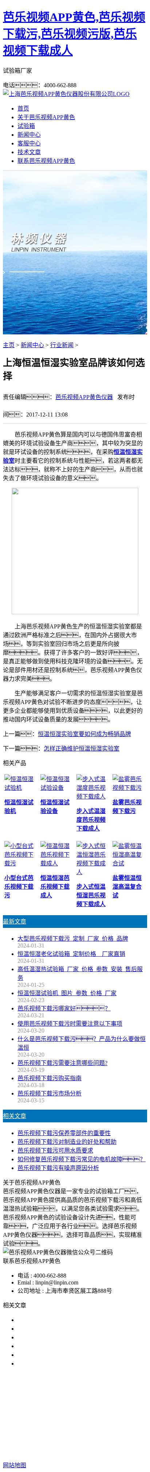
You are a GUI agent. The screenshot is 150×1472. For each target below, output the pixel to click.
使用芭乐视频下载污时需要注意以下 (64, 1337)
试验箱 (26, 126)
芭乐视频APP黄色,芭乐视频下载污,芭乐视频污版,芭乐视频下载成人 (74, 34)
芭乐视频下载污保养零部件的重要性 (64, 1133)
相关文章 (14, 1116)
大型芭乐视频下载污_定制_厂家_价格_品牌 (72, 939)
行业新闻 (62, 345)
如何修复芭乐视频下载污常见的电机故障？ (81, 1159)
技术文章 (29, 152)
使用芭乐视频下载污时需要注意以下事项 (69, 1024)
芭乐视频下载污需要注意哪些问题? (62, 1063)
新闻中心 (29, 135)
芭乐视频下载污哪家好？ (64, 1008)
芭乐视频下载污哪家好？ (61, 1320)
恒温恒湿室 (75, 1419)
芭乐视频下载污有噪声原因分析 (58, 1168)
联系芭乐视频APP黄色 (46, 161)
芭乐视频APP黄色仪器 (84, 397)
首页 (23, 108)
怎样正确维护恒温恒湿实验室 (81, 748)
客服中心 (29, 143)
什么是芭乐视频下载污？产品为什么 (72, 1329)
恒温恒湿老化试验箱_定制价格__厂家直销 (71, 954)
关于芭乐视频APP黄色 (46, 117)
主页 (9, 345)
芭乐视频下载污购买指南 (49, 1078)
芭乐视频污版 (92, 1410)
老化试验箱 (129, 1410)
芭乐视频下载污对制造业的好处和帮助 (67, 1142)
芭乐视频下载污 (49, 1410)
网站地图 (61, 1442)
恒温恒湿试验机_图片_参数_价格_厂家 (67, 993)
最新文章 (14, 921)
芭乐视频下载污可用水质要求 (55, 1150)
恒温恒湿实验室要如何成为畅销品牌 (84, 734)
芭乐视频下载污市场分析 (49, 1093)
